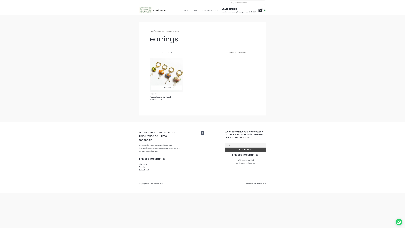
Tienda (142, 167)
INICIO (186, 10)
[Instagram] (202, 133)
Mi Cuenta (143, 164)
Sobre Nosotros (145, 170)
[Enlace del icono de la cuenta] (265, 10)
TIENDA (194, 10)
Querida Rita (160, 10)
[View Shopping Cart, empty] (260, 10)
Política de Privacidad (245, 160)
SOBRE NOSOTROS (209, 10)
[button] (399, 222)
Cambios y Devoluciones (245, 163)
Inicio (152, 31)
